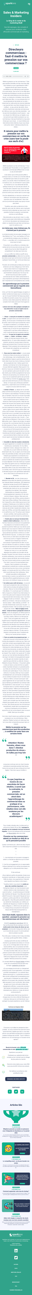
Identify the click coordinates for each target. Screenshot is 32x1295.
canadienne (12, 923)
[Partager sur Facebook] (9, 1091)
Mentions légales (16, 1272)
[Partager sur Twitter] (16, 1091)
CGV (16, 1276)
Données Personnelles (16, 1290)
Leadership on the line (18, 965)
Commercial (16, 1157)
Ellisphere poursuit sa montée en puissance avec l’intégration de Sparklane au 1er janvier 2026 (16, 1131)
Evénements (16, 1125)
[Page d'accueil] (9, 4)
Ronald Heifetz (20, 961)
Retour (17, 45)
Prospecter (16, 1214)
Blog (16, 1268)
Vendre (16, 68)
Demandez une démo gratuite (16, 1079)
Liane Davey (19, 923)
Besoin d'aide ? (16, 1282)
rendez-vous (22, 379)
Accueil (16, 1264)
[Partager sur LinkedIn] (22, 1091)
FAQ (16, 1286)
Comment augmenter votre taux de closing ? (16, 1191)
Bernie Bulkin (12, 833)
